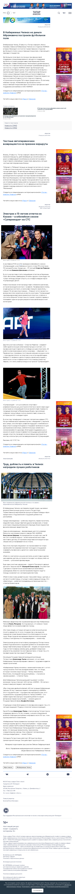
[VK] (7, 774)
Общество (47, 24)
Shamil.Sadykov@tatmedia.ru (11, 879)
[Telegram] (27, 774)
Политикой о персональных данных (33, 886)
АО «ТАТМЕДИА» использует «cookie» (14, 865)
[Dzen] (48, 774)
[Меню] (70, 13)
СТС (20, 264)
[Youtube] (68, 774)
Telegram (32, 99)
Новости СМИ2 (11, 126)
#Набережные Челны (24, 767)
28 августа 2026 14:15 (44, 206)
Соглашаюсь (37, 890)
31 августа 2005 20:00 (44, 27)
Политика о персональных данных (13, 858)
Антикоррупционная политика (12, 862)
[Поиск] (59, 13)
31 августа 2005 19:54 (44, 135)
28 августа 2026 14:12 (44, 458)
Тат (14, 13)
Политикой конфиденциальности (58, 886)
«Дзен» (24, 99)
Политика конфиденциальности (12, 874)
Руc (4, 13)
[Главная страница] (36, 13)
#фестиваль (8, 767)
